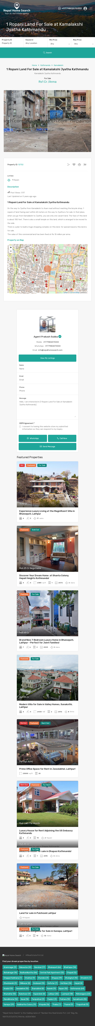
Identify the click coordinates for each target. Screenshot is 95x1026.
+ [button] (11, 247)
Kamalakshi (58, 65)
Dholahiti (86, 978)
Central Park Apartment (52, 972)
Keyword (29, 40)
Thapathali (82, 1004)
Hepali (78, 983)
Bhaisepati (54, 967)
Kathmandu (45, 65)
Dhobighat (71, 978)
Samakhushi (80, 999)
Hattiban (65, 983)
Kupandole (39, 994)
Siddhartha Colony (26, 1004)
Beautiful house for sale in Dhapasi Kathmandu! (45, 851)
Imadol (8, 988)
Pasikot (52, 999)
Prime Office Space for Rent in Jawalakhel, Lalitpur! (47, 769)
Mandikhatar (11, 999)
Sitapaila (44, 1004)
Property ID (7, 40)
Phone (21, 387)
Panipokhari (38, 999)
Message (22, 398)
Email (21, 376)
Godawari (39, 983)
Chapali (71, 972)
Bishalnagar (10, 972)
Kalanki (51, 988)
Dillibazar (25, 983)
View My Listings (47, 358)
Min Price (53, 40)
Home (34, 65)
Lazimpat (67, 994)
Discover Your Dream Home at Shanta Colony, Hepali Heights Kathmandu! (44, 577)
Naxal (25, 999)
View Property (47, 498)
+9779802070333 (72, 8)
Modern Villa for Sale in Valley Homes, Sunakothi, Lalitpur (45, 705)
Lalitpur (53, 994)
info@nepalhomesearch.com (50, 350)
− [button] (11, 251)
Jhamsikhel (38, 988)
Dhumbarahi (10, 983)
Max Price (77, 40)
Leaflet (65, 292)
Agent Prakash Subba (46, 336)
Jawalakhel (22, 988)
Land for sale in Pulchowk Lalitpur (37, 913)
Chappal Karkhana (13, 978)
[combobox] (59, 44)
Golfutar (52, 983)
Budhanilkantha (28, 972)
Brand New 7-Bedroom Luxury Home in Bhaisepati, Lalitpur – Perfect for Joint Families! (46, 641)
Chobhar (30, 978)
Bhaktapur (70, 967)
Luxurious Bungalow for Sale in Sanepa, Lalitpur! (45, 931)
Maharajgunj (83, 994)
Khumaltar (10, 994)
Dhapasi (57, 978)
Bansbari (39, 967)
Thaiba (56, 1004)
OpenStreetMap (74, 292)
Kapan (63, 988)
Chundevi (43, 978)
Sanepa (9, 1004)
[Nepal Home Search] (16, 14)
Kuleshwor (24, 994)
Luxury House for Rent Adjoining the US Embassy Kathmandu (46, 832)
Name (21, 365)
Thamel (68, 1004)
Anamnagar (10, 967)
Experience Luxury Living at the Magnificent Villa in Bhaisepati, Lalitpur (47, 512)
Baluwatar (25, 967)
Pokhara (65, 999)
